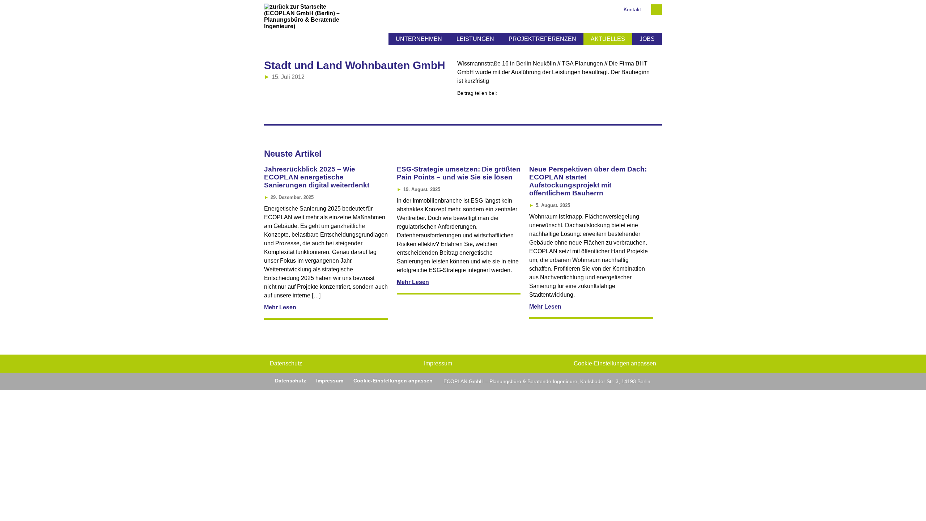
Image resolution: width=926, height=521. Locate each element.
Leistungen (475, 39)
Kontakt (632, 9)
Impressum (438, 363)
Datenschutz (286, 363)
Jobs (647, 39)
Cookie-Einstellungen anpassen (615, 363)
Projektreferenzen (542, 39)
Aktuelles (608, 39)
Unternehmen (419, 39)
